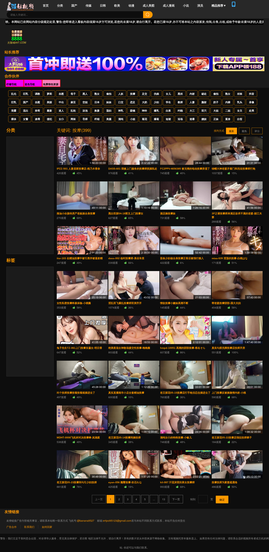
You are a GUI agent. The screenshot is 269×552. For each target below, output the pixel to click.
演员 (200, 5)
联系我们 (29, 527)
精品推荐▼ (219, 5)
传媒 (88, 5)
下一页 (176, 499)
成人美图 (148, 5)
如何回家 (47, 527)
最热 (244, 131)
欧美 (117, 5)
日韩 (103, 5)
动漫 (131, 5)
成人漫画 (169, 5)
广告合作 (11, 527)
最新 (231, 131)
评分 (257, 131)
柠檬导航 (11, 84)
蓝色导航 (30, 84)
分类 (60, 5)
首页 (46, 5)
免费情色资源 (50, 84)
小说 (186, 5)
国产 (74, 5)
